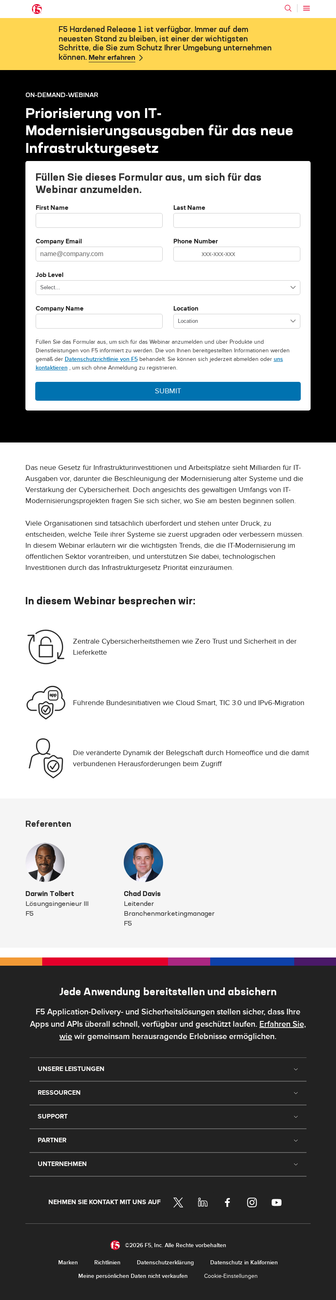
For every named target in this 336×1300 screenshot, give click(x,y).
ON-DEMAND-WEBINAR (61, 95)
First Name (52, 208)
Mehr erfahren (112, 57)
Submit (168, 391)
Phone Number (195, 241)
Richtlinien (107, 1262)
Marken (68, 1262)
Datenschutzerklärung (165, 1262)
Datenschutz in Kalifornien (244, 1262)
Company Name (60, 309)
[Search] (288, 8)
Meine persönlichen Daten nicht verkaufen (133, 1276)
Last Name (189, 208)
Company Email (59, 241)
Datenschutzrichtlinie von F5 (101, 359)
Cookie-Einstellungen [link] (231, 1276)
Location (185, 309)
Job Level (50, 275)
